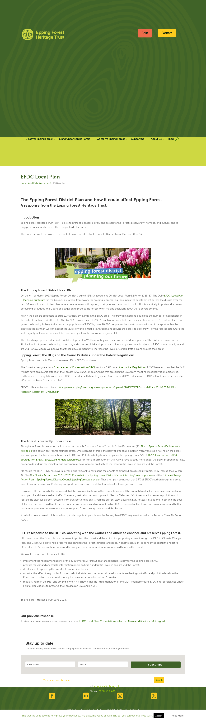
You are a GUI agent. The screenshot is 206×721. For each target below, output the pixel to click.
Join (145, 33)
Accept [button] (158, 716)
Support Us (137, 139)
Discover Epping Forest (39, 139)
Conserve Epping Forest (111, 139)
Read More (177, 715)
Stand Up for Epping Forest (74, 139)
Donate (167, 33)
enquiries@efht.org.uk (107, 686)
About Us (156, 139)
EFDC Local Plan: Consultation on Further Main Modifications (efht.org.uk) (122, 621)
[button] (167, 714)
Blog (171, 139)
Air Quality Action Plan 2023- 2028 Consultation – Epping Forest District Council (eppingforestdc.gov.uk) (92, 475)
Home (23, 183)
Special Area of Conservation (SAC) (74, 367)
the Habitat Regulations (132, 367)
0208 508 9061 (107, 691)
